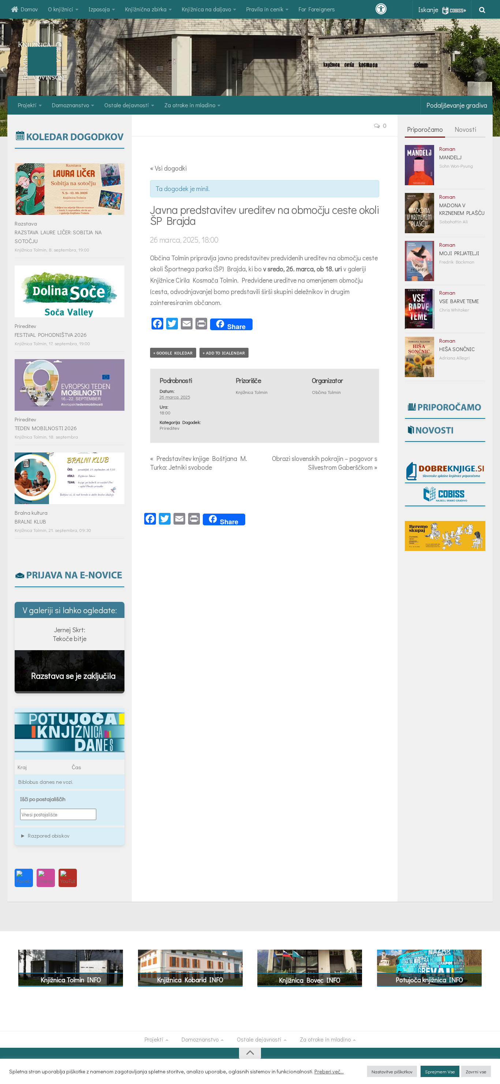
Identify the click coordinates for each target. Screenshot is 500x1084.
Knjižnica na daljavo (206, 9)
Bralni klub (30, 521)
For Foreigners (317, 9)
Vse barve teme (459, 301)
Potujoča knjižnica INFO (429, 979)
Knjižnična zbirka (146, 9)
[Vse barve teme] (419, 309)
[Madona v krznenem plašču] (419, 213)
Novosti (465, 129)
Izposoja (99, 9)
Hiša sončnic (457, 349)
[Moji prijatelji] (419, 261)
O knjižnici (60, 9)
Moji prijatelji (459, 253)
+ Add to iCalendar (224, 352)
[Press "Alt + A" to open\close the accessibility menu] (381, 9)
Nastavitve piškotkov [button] (392, 1071)
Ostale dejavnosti (126, 105)
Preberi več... (329, 1071)
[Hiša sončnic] (419, 357)
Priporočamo (425, 129)
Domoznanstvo (70, 105)
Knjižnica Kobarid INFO (190, 979)
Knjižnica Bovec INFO (309, 980)
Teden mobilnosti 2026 (46, 428)
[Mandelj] (419, 165)
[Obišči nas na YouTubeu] (68, 878)
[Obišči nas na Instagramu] (46, 878)
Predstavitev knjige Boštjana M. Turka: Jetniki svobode (198, 463)
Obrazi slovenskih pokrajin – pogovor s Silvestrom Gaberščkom (324, 463)
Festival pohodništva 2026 (51, 334)
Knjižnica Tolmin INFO (71, 979)
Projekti (27, 105)
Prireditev (169, 428)
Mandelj (450, 157)
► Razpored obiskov (45, 835)
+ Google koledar (173, 352)
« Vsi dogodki (168, 168)
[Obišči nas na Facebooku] (24, 878)
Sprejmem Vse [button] (440, 1071)
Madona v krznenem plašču (462, 208)
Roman (447, 148)
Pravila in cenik (264, 9)
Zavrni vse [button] (476, 1071)
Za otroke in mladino (189, 105)
